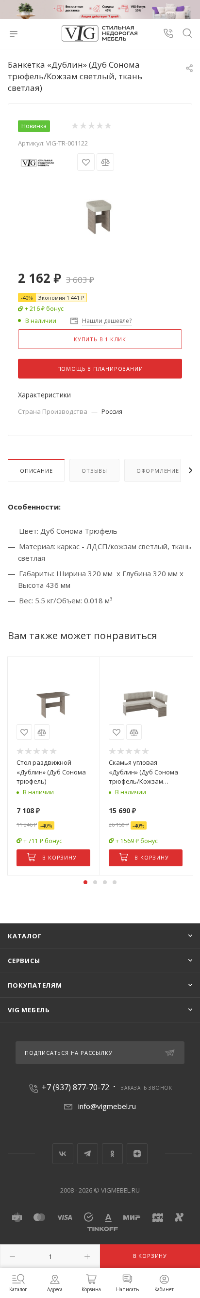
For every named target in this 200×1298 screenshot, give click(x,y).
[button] (85, 882)
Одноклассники (112, 1153)
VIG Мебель (29, 1010)
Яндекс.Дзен (137, 1153)
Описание (36, 470)
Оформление (157, 470)
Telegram (87, 1153)
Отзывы (94, 470)
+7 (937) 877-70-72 (75, 1087)
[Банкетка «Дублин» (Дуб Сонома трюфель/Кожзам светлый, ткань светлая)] (100, 213)
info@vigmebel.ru (107, 1106)
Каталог (25, 936)
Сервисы (24, 960)
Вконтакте (62, 1153)
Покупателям (35, 985)
